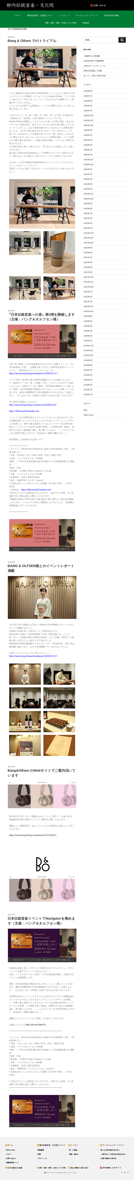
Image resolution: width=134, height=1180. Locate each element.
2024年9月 (88, 169)
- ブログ (8, 1154)
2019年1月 (88, 394)
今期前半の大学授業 (92, 56)
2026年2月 (88, 106)
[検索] (122, 40)
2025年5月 (88, 140)
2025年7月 (88, 135)
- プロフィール (42, 1158)
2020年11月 (88, 306)
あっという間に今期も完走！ (95, 75)
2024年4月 (88, 179)
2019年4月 (88, 380)
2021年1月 (88, 301)
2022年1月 (88, 272)
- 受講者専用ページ (12, 1163)
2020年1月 (88, 341)
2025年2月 (88, 150)
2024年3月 (88, 184)
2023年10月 (89, 199)
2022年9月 (88, 248)
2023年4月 (88, 218)
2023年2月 (88, 228)
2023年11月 (88, 194)
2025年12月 (89, 115)
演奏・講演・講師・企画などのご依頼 (60, 23)
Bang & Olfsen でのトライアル (32, 41)
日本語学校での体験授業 (94, 61)
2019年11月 (88, 350)
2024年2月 (88, 189)
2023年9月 (88, 204)
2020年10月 (89, 311)
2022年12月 (89, 233)
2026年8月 (88, 91)
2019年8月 (88, 365)
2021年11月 (88, 282)
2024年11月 (88, 160)
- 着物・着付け (73, 1154)
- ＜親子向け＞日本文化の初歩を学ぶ (113, 1154)
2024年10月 (89, 164)
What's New (88, 415)
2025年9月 (88, 130)
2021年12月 (89, 277)
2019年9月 (88, 360)
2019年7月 (88, 370)
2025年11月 (88, 120)
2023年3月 (88, 223)
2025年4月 (88, 145)
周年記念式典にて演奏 (93, 71)
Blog (85, 410)
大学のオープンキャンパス (95, 66)
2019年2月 (88, 390)
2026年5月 (88, 101)
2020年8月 (88, 316)
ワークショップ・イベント (87, 15)
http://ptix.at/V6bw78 (35, 1024)
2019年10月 (89, 355)
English (86, 23)
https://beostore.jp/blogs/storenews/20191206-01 (33, 835)
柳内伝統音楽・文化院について (40, 15)
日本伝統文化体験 (111, 15)
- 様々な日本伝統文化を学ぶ (110, 1150)
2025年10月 (89, 125)
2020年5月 (88, 326)
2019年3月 (88, 385)
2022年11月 (88, 238)
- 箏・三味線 (72, 1150)
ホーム (18, 15)
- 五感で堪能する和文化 (108, 1158)
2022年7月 (88, 257)
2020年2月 (88, 336)
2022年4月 (88, 262)
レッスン (63, 15)
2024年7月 (88, 174)
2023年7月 (88, 213)
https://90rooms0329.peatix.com (24, 411)
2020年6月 (88, 321)
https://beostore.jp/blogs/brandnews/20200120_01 (33, 373)
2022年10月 (89, 243)
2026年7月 (88, 96)
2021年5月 (88, 297)
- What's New (10, 1150)
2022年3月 (88, 267)
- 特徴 (39, 1154)
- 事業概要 (40, 1150)
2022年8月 (88, 253)
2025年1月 (88, 155)
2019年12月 (89, 346)
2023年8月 (88, 209)
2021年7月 (88, 292)
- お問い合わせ (10, 1158)
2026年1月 (88, 111)
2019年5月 (88, 375)
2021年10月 (89, 287)
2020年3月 (88, 331)
